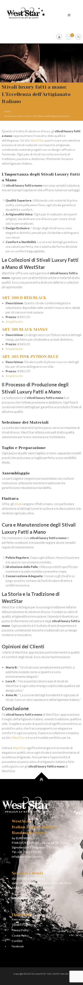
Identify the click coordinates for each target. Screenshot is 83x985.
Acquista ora (14, 321)
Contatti (17, 940)
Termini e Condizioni (24, 924)
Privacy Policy (20, 930)
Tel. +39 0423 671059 (26, 852)
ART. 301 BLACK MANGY (25, 329)
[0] (68, 36)
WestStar (37, 140)
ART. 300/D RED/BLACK (24, 298)
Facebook (18, 946)
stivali (18, 504)
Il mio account (20, 919)
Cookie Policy (20, 935)
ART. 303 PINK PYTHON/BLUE (30, 356)
